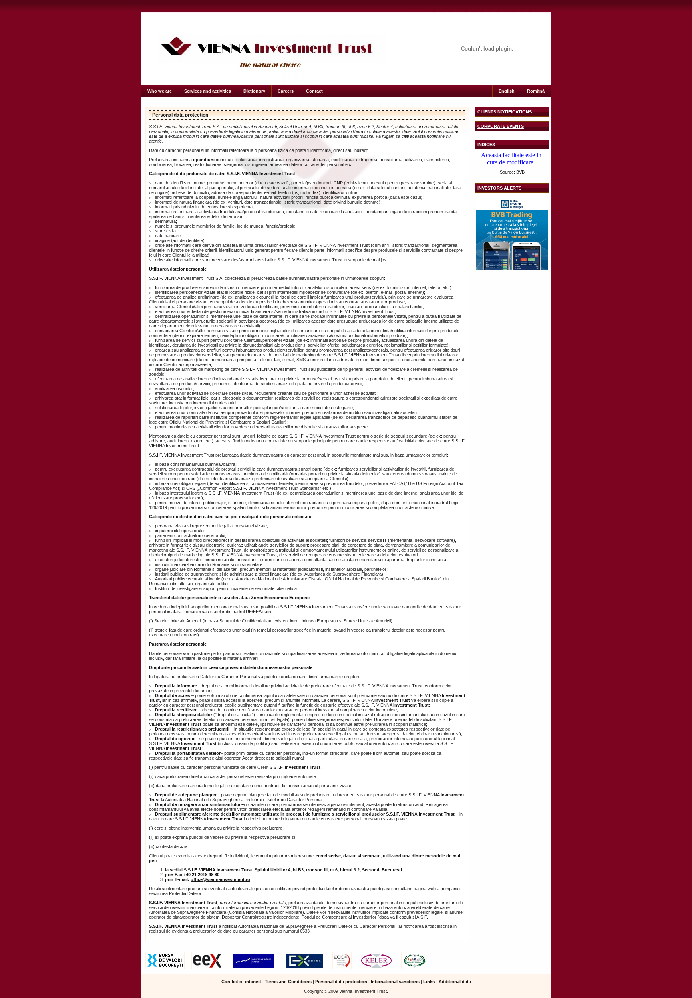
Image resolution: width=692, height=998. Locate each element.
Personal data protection (180, 115)
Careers (286, 91)
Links (429, 981)
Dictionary (254, 91)
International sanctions (395, 981)
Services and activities (207, 91)
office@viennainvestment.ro (220, 879)
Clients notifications (504, 111)
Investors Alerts (499, 188)
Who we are (159, 91)
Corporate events (500, 126)
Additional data (455, 981)
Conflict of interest (241, 981)
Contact (314, 91)
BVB (520, 172)
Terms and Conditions (288, 981)
